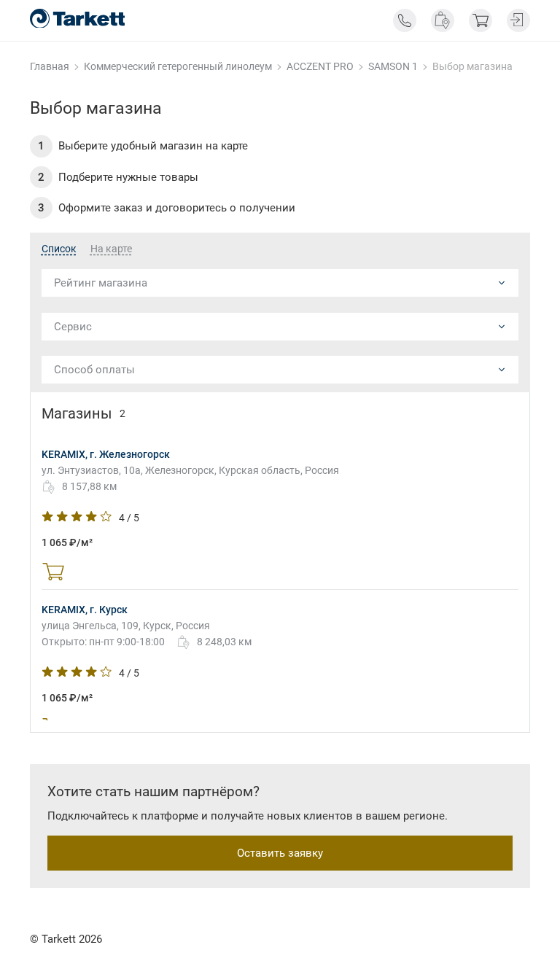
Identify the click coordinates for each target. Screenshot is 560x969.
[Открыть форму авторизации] (518, 20)
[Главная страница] (77, 18)
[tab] (59, 249)
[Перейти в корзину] (480, 20)
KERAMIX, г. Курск (85, 609)
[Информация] (404, 20)
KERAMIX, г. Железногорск (106, 454)
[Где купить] (442, 20)
